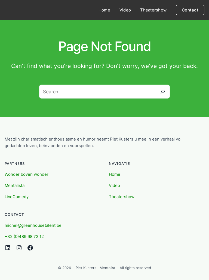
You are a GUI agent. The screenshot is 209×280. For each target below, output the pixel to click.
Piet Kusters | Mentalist (95, 268)
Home (114, 174)
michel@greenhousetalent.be (33, 225)
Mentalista (14, 185)
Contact (190, 10)
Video (114, 185)
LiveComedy (17, 196)
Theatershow (121, 196)
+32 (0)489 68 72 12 (24, 236)
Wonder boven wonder (26, 174)
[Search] (162, 91)
